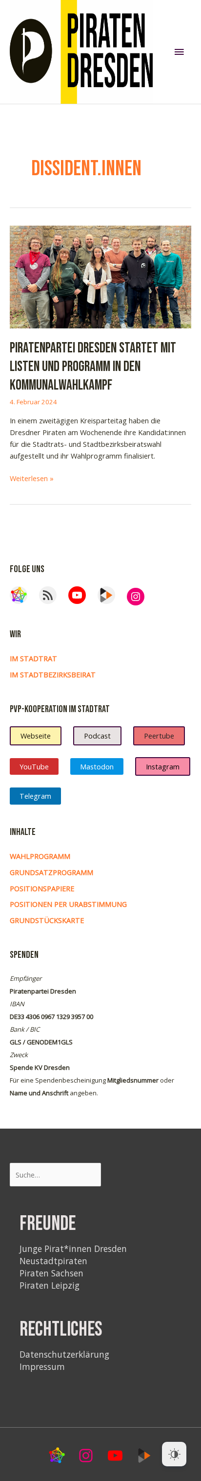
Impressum (42, 1366)
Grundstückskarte (47, 920)
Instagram (163, 766)
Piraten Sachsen (51, 1273)
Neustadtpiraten (53, 1261)
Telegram (35, 796)
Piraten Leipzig (50, 1285)
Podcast (97, 735)
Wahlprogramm (40, 856)
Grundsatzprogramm (51, 872)
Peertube (159, 735)
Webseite (35, 735)
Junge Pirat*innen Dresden (73, 1248)
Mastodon (97, 766)
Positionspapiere (42, 888)
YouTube (34, 766)
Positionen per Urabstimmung (68, 904)
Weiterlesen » (32, 478)
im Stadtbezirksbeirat (53, 674)
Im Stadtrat (33, 658)
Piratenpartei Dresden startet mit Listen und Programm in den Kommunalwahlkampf (93, 367)
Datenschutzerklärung (64, 1354)
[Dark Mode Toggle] (174, 1454)
